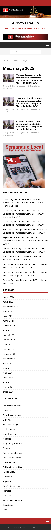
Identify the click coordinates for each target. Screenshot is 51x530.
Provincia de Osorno (12, 457)
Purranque (7, 476)
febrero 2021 (9, 387)
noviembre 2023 (10, 325)
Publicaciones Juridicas (13, 467)
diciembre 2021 (10, 349)
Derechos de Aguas (12, 415)
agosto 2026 (8, 297)
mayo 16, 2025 (10, 132)
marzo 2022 (8, 335)
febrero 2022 (9, 339)
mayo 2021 (8, 377)
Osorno (6, 448)
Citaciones (7, 410)
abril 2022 (7, 330)
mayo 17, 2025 (10, 109)
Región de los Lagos (12, 486)
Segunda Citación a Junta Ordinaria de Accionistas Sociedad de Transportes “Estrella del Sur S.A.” (29, 102)
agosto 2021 (8, 363)
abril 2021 (7, 382)
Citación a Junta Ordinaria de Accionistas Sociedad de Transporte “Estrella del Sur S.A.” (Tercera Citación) (23, 202)
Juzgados (7, 438)
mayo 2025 (8, 301)
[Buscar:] (25, 51)
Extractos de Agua (11, 424)
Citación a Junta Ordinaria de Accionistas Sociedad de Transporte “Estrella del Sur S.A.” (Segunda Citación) (23, 213)
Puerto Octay (9, 471)
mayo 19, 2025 (10, 86)
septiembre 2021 (10, 358)
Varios (5, 509)
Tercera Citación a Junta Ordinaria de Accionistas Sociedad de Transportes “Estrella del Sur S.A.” (29, 79)
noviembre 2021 (10, 354)
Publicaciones (9, 462)
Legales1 (22, 86)
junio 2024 (7, 311)
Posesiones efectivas (12, 453)
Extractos (7, 419)
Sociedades (8, 505)
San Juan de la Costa (12, 500)
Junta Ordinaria (9, 434)
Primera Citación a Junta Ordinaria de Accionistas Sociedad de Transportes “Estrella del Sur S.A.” (29, 125)
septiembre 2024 (10, 306)
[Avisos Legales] (25, 16)
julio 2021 (7, 368)
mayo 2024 (8, 316)
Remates (7, 490)
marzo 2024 (8, 320)
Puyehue (7, 481)
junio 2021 (7, 372)
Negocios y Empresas (13, 443)
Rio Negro (7, 495)
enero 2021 (8, 391)
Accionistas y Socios (12, 405)
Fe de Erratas (9, 429)
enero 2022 (8, 344)
